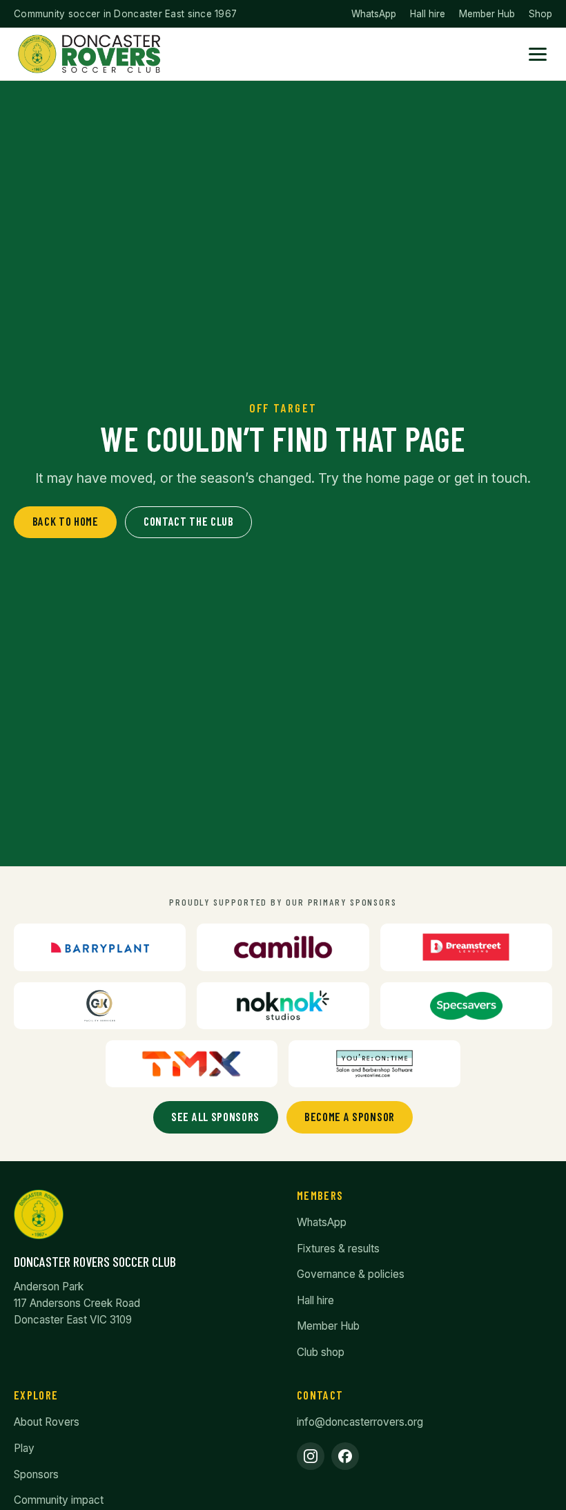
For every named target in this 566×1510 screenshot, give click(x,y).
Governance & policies (350, 1274)
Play (24, 1448)
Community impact (59, 1500)
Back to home (65, 521)
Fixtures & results (338, 1248)
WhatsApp (373, 13)
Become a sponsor (349, 1116)
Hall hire (427, 13)
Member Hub (487, 13)
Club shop (320, 1352)
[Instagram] (310, 1456)
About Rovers (46, 1421)
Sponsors (36, 1474)
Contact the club (189, 521)
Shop (540, 13)
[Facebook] (345, 1456)
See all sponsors (215, 1116)
